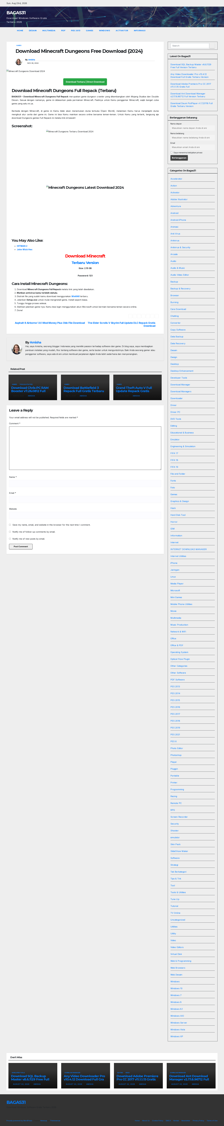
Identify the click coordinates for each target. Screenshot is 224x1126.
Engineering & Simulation (182, 446)
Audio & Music (177, 268)
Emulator (175, 439)
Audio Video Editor (179, 275)
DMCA (168, 1121)
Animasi (174, 227)
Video (173, 940)
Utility (173, 933)
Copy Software (178, 329)
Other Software (178, 672)
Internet (174, 542)
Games (89, 30)
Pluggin (174, 769)
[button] (215, 30)
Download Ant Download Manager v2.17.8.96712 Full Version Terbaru (189, 1079)
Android (174, 213)
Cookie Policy (157, 1121)
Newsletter (185, 1121)
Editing (173, 425)
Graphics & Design (179, 501)
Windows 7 (176, 995)
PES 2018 (175, 721)
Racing (173, 796)
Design (173, 357)
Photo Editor (176, 748)
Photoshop (176, 755)
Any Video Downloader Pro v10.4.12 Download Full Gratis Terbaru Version (85, 1079)
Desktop (174, 364)
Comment (14, 423)
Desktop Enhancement (181, 371)
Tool (172, 885)
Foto (172, 487)
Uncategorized (177, 919)
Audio (173, 261)
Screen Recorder (179, 817)
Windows (104, 30)
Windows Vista (177, 1029)
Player (173, 762)
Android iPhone (178, 220)
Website (13, 509)
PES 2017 (175, 714)
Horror (174, 522)
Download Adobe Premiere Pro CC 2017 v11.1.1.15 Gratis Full (137, 1079)
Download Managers (180, 391)
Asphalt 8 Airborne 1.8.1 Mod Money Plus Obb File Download (50, 322)
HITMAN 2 (22, 246)
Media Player (177, 583)
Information (176, 535)
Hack (173, 508)
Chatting (174, 316)
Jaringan (174, 570)
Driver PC (175, 412)
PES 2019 (175, 727)
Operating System (179, 652)
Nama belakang (177, 133)
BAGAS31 (16, 12)
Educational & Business (182, 432)
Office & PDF (176, 645)
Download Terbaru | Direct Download (85, 82)
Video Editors (177, 947)
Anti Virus (175, 233)
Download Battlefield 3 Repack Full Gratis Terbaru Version (84, 391)
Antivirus (174, 240)
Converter (175, 323)
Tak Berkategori (178, 871)
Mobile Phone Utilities (181, 604)
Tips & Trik (175, 878)
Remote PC (176, 803)
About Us (146, 1121)
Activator (122, 30)
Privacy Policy (198, 1121)
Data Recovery (178, 343)
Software (175, 858)
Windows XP (176, 1036)
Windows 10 (176, 988)
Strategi (174, 865)
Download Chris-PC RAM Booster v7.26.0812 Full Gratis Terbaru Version (29, 391)
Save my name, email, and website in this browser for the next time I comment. (51, 525)
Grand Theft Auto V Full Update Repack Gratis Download (134, 391)
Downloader (176, 398)
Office (173, 638)
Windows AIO (177, 1016)
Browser (174, 295)
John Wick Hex (24, 249)
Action (173, 185)
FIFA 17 (174, 453)
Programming (177, 789)
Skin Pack (175, 844)
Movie (173, 611)
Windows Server (178, 1022)
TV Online (175, 913)
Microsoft (175, 590)
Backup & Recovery (180, 288)
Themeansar (55, 1121)
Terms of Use (212, 1121)
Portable (174, 775)
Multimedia (48, 30)
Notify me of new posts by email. (28, 538)
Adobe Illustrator (179, 199)
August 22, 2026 (21, 1084)
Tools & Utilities (26, 384)
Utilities (174, 926)
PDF (63, 30)
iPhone (173, 563)
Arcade (174, 254)
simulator (175, 837)
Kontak (176, 1121)
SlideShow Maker (179, 851)
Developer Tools (178, 377)
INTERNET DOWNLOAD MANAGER (188, 549)
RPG (172, 810)
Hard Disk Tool (178, 515)
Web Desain (176, 974)
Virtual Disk (176, 954)
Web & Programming (180, 961)
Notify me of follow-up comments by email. (33, 532)
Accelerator (176, 178)
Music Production (179, 624)
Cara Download (178, 309)
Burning (174, 302)
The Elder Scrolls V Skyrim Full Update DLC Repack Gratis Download (121, 324)
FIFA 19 (174, 467)
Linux (173, 576)
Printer (173, 782)
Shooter (174, 830)
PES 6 (173, 741)
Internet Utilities (178, 556)
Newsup (43, 1121)
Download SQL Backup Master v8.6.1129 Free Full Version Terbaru (30, 1079)
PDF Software (177, 679)
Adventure (175, 206)
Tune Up (174, 899)
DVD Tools (175, 419)
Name (13, 477)
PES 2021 (175, 734)
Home (20, 30)
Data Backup (176, 336)
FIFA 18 (174, 460)
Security (174, 823)
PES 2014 (175, 693)
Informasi (140, 30)
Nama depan (176, 124)
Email (12, 493)
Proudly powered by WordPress (19, 1121)
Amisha (31, 60)
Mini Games (176, 597)
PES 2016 (175, 707)
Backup (174, 281)
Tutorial (174, 906)
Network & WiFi (178, 631)
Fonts (173, 480)
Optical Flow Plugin (180, 659)
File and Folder (177, 474)
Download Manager (180, 384)
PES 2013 (75, 30)
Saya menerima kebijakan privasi (187, 152)
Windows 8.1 (176, 1009)
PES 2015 (175, 700)
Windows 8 (176, 1002)
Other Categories (178, 666)
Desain (33, 30)
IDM (172, 528)
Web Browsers (177, 968)
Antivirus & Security (180, 247)
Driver (173, 405)
